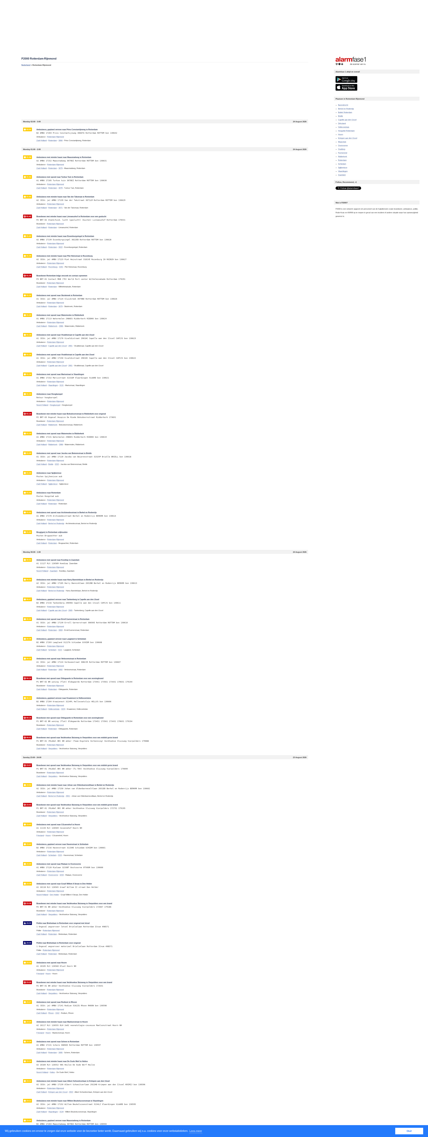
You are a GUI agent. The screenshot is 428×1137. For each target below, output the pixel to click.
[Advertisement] (121, 92)
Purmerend (342, 153)
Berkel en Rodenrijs (346, 109)
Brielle (340, 116)
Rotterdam (342, 160)
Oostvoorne (343, 145)
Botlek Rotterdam (345, 112)
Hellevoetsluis (343, 127)
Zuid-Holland (41, 140)
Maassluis (342, 142)
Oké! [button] (409, 1131)
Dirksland (342, 123)
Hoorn (340, 134)
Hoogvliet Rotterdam (346, 131)
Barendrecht (343, 105)
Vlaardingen (343, 171)
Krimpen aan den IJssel (347, 138)
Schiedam (342, 164)
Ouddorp (341, 149)
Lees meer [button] (195, 1130)
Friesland (40, 835)
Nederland (25, 65)
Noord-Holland (42, 405)
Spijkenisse (342, 168)
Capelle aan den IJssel (347, 120)
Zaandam (342, 175)
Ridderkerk (342, 157)
